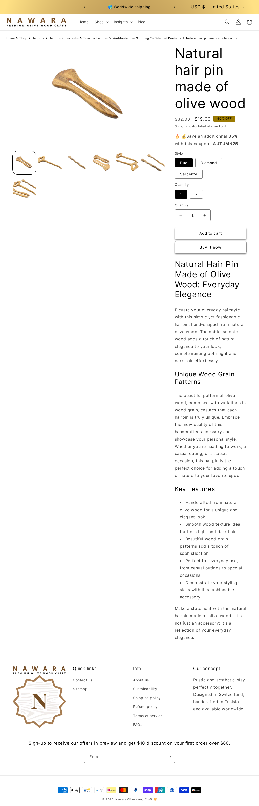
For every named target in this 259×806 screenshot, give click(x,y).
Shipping (182, 126)
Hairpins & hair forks (64, 38)
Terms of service (148, 715)
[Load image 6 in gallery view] (153, 162)
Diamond (209, 162)
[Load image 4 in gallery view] (101, 162)
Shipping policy (147, 698)
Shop (23, 38)
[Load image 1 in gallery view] (24, 162)
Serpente (188, 174)
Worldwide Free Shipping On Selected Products (147, 38)
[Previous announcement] (84, 7)
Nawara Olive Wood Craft (133, 799)
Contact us (82, 680)
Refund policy (145, 706)
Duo (183, 162)
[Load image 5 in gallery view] (127, 162)
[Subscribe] (169, 757)
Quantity (182, 205)
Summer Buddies (95, 38)
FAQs (137, 724)
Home (10, 38)
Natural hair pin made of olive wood (212, 38)
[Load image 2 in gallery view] (50, 162)
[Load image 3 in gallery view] (76, 162)
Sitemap (80, 689)
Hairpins (38, 38)
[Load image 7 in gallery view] (24, 188)
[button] (101, 22)
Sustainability (145, 689)
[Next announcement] (174, 7)
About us (141, 680)
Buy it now (210, 247)
